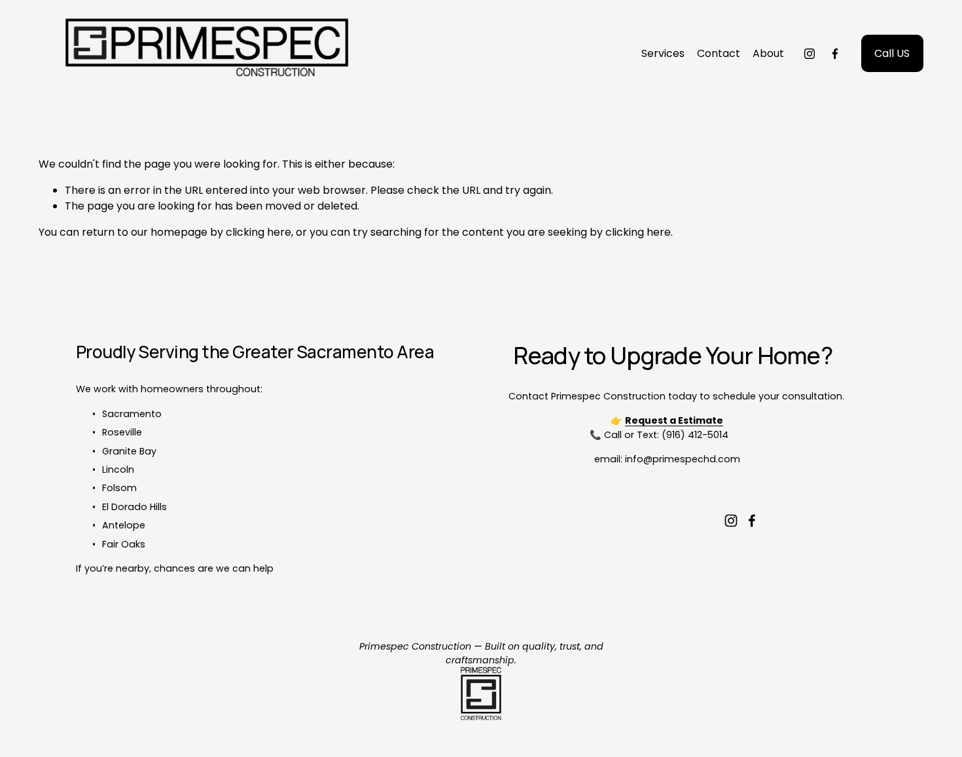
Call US (892, 53)
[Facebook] (835, 53)
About (768, 53)
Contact (718, 53)
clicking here (258, 232)
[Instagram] (809, 53)
